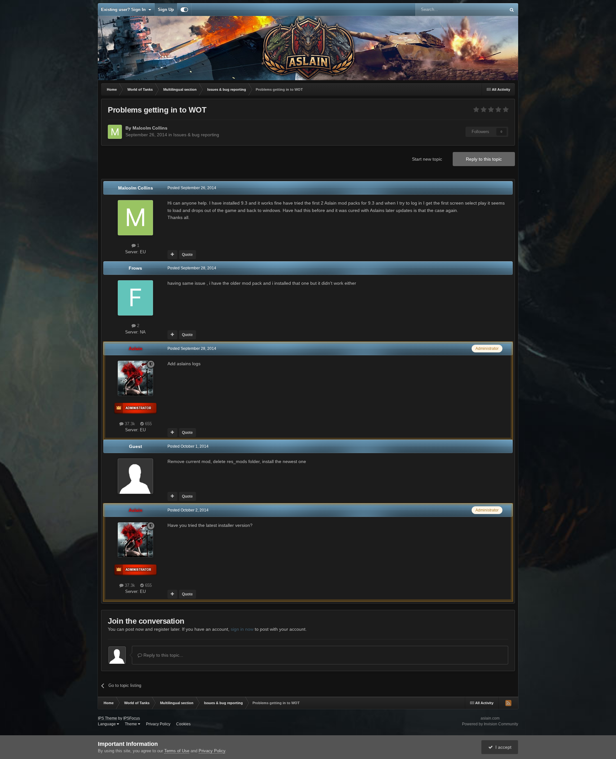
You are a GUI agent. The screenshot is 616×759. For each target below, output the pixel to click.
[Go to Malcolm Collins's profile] (115, 132)
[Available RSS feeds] (508, 703)
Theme (131, 724)
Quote (187, 254)
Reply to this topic (484, 159)
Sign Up (166, 9)
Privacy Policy (158, 724)
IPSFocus (131, 718)
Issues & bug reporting (196, 134)
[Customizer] (184, 9)
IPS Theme (107, 718)
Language (107, 724)
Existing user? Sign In (124, 9)
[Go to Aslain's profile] (135, 378)
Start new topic (427, 159)
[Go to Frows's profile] (135, 298)
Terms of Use (176, 750)
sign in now (242, 629)
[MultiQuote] (172, 254)
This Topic (488, 9)
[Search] (511, 9)
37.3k (129, 423)
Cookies (183, 724)
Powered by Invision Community (490, 724)
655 (148, 423)
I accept (502, 747)
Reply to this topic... (162, 655)
